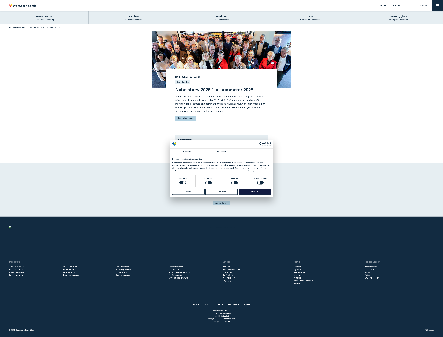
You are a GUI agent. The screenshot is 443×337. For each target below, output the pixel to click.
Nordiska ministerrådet (231, 270)
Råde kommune (122, 267)
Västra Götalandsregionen (180, 272)
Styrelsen (297, 270)
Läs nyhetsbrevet (185, 118)
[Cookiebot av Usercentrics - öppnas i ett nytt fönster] (261, 144)
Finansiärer (227, 272)
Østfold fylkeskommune (178, 278)
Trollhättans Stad (176, 267)
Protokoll (297, 278)
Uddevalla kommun (177, 270)
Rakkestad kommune (71, 275)
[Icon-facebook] (214, 329)
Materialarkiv (233, 304)
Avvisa (188, 192)
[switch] (208, 182)
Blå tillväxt (369, 272)
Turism (367, 275)
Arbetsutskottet (299, 272)
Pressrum (219, 304)
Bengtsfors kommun (17, 270)
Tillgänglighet (227, 281)
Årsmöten (297, 267)
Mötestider (297, 275)
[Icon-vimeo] (224, 329)
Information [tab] (221, 151)
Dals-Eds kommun (16, 272)
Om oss (382, 5)
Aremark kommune (17, 267)
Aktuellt (17, 27)
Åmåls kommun (175, 275)
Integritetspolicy (228, 278)
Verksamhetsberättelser (303, 281)
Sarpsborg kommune (124, 270)
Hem (11, 27)
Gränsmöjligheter (372, 278)
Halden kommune (70, 267)
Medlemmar (227, 267)
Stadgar (296, 283)
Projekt (207, 304)
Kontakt (397, 5)
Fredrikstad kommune (18, 275)
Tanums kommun (123, 275)
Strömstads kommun (124, 272)
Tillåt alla (254, 192)
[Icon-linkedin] (219, 329)
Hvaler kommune (69, 270)
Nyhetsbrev (25, 27)
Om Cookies (227, 275)
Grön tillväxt (369, 270)
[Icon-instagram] (228, 329)
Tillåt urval (221, 192)
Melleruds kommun (70, 272)
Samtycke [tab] (187, 151)
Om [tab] (256, 151)
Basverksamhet (371, 267)
